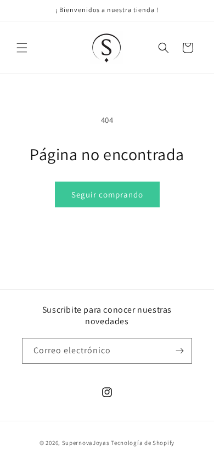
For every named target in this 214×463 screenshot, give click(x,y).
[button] (22, 48)
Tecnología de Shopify (142, 443)
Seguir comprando (107, 194)
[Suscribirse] (179, 351)
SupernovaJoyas (86, 443)
